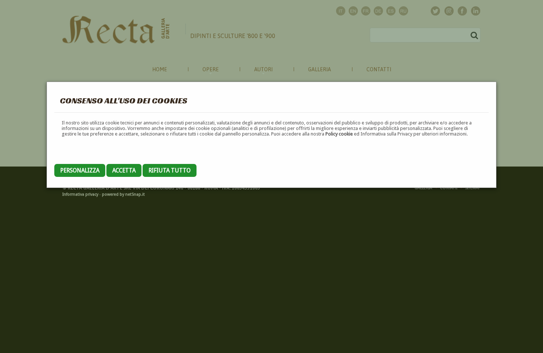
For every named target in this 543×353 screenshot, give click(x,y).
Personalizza (79, 170)
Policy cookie (339, 134)
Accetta (124, 170)
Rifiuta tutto (169, 170)
